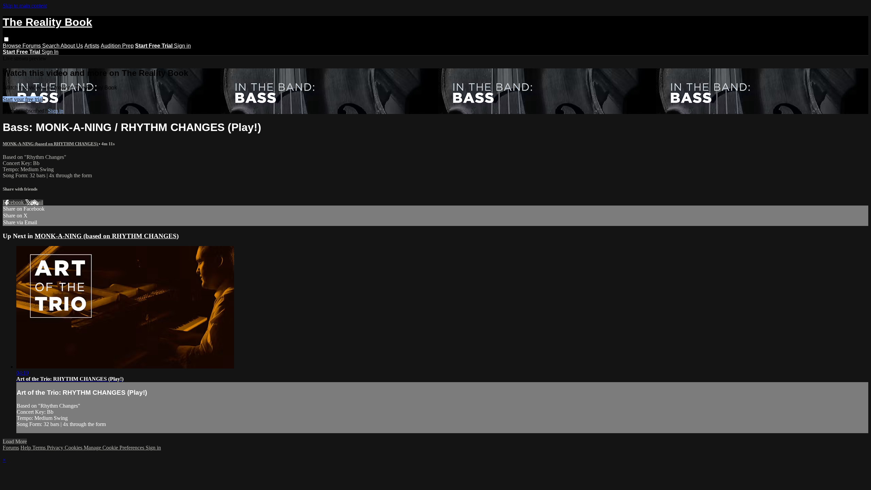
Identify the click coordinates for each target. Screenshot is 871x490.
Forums (32, 46)
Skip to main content (25, 6)
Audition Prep (117, 46)
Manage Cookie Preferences (115, 448)
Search (51, 46)
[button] (6, 39)
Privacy (56, 448)
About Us (72, 46)
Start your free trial (23, 99)
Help (26, 448)
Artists (91, 46)
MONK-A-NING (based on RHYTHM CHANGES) (51, 143)
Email (37, 202)
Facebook (14, 202)
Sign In (50, 52)
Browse (12, 46)
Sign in (182, 46)
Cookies (74, 448)
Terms (39, 448)
